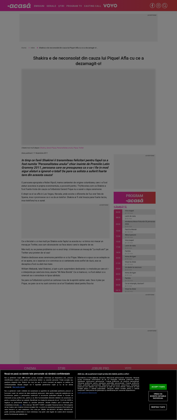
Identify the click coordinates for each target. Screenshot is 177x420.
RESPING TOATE (158, 407)
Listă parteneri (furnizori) (87, 393)
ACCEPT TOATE (158, 387)
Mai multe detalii (18, 387)
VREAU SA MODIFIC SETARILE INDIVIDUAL (158, 396)
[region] (88, 395)
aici (20, 405)
